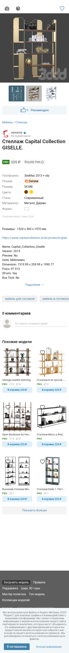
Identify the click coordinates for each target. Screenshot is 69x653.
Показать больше (34, 510)
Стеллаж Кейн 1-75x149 (51, 489)
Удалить (46, 332)
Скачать (46, 332)
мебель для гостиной (19, 299)
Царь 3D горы (30, 588)
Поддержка (10, 588)
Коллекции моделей (16, 600)
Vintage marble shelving (16, 379)
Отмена (22, 332)
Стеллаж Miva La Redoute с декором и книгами (51, 434)
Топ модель (37, 594)
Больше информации (49, 646)
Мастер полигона (14, 594)
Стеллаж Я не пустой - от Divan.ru (51, 379)
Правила (39, 582)
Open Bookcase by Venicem (16, 434)
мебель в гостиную (56, 299)
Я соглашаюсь (17, 646)
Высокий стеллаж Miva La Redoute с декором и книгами (16, 489)
